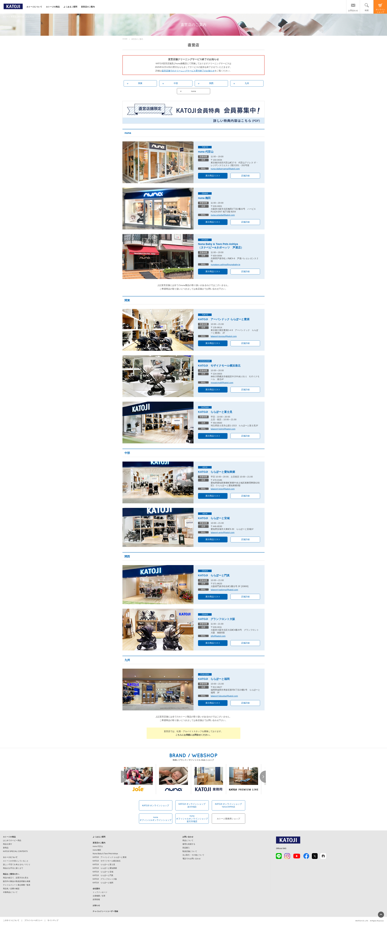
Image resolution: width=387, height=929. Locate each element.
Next (263, 777)
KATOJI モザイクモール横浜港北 (158, 376)
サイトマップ (52, 920)
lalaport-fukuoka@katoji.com (224, 696)
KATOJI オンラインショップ (155, 805)
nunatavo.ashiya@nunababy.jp (225, 264)
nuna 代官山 (205, 151)
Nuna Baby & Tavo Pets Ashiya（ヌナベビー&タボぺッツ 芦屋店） (221, 246)
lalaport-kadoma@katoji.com (224, 589)
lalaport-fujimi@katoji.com (223, 429)
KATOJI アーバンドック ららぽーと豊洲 (223, 319)
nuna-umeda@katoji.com (223, 215)
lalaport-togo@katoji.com (223, 489)
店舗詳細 (245, 175)
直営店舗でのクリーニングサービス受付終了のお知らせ (188, 70)
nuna (193, 91)
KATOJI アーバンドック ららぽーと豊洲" (158, 330)
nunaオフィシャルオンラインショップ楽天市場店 (192, 818)
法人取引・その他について (193, 855)
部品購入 (186, 848)
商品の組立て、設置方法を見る (15, 878)
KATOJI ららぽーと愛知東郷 (158, 482)
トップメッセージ (100, 892)
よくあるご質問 (70, 7)
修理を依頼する (188, 844)
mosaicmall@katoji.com (222, 382)
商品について (187, 840)
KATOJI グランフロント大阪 (158, 629)
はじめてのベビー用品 (12, 840)
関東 (140, 83)
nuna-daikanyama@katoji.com (225, 168)
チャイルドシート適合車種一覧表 (16, 885)
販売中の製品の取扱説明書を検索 (16, 881)
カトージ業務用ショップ (228, 818)
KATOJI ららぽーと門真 (158, 584)
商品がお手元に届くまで (13, 868)
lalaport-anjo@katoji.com (222, 532)
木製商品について (10, 892)
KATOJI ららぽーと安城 (158, 527)
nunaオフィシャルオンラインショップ (155, 818)
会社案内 (96, 889)
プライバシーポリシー (33, 920)
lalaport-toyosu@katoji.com (224, 336)
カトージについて (34, 7)
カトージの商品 (53, 7)
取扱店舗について (189, 851)
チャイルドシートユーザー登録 (105, 911)
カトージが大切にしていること (15, 861)
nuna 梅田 (158, 208)
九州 (247, 83)
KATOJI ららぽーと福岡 (158, 689)
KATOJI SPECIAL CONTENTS (15, 851)
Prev (124, 777)
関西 (211, 83)
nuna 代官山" (158, 162)
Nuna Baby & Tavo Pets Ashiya (158, 256)
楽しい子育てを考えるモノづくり (16, 864)
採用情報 (96, 899)
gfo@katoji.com (218, 636)
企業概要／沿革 (99, 896)
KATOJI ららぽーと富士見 (158, 422)
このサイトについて (11, 920)
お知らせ (96, 905)
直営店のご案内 (88, 7)
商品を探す (7, 844)
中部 (176, 83)
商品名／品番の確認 (11, 889)
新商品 (5, 848)
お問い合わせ (187, 837)
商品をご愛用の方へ (11, 874)
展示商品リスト (212, 175)
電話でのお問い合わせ (191, 859)
